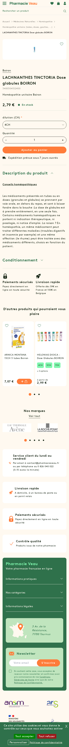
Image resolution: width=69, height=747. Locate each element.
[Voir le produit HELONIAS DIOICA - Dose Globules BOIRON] (51, 337)
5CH (49, 365)
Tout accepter (24, 736)
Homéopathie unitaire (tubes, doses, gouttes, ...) (27, 27)
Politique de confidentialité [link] (46, 742)
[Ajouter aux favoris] (61, 44)
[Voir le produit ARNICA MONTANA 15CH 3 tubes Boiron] (18, 337)
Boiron (7, 70)
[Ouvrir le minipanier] (58, 3)
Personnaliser (18, 742)
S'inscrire (48, 662)
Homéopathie (46, 21)
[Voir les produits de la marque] (17, 427)
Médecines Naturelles (24, 21)
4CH (40, 365)
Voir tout (34, 416)
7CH (57, 365)
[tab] (34, 125)
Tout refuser (47, 736)
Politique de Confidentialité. (28, 682)
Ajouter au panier (34, 149)
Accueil (6, 21)
